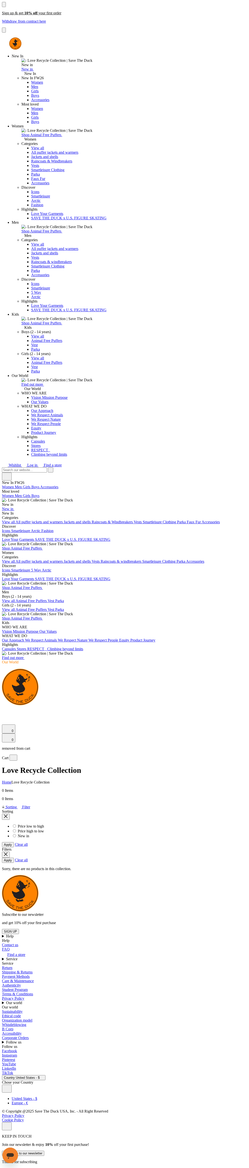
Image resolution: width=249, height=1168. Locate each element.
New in (27, 69)
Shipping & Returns (17, 972)
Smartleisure (40, 196)
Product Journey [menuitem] (142, 640)
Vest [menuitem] (51, 601)
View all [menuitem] (9, 522)
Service (12, 959)
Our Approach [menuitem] (13, 640)
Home (6, 782)
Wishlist (15, 465)
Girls (35, 91)
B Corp (7, 1029)
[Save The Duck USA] (15, 43)
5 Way (36, 292)
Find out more (32, 384)
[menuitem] (124, 498)
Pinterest (8, 1060)
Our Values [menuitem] (48, 631)
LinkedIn (9, 1068)
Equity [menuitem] (124, 640)
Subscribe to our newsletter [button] (23, 914)
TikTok (7, 1073)
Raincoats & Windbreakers (51, 161)
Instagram (9, 1055)
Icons (35, 192)
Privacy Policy (13, 998)
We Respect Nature (46, 419)
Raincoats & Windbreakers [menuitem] (113, 522)
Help (10, 936)
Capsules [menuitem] (9, 649)
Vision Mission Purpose (49, 397)
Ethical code (11, 1016)
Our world (14, 1003)
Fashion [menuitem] (47, 531)
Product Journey (43, 432)
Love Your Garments (47, 214)
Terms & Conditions (17, 994)
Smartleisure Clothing (47, 170)
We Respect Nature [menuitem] (73, 640)
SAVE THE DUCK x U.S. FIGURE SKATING (69, 218)
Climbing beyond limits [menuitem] (65, 649)
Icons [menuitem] (6, 531)
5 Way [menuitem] (36, 570)
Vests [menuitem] (138, 522)
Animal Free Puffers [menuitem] (32, 601)
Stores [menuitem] (22, 649)
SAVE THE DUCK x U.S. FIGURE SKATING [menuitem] (72, 539)
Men (34, 87)
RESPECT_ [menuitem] (37, 649)
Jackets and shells (44, 157)
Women (37, 82)
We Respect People (46, 424)
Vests (35, 165)
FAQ (6, 949)
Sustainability (12, 1011)
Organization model (17, 1020)
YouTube (9, 1064)
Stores (36, 446)
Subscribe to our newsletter (23, 1153)
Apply (8, 845)
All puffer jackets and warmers (54, 152)
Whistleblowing (14, 1025)
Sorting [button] (11, 807)
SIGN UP (10, 931)
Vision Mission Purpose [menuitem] (20, 631)
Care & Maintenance (18, 981)
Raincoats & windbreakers (51, 262)
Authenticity (11, 985)
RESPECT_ (40, 450)
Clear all (21, 844)
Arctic (36, 200)
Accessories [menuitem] (49, 487)
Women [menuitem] (8, 487)
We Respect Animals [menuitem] (41, 640)
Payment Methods (16, 976)
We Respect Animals (47, 415)
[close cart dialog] (13, 758)
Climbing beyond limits (49, 454)
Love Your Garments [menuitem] (18, 539)
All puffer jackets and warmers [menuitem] (40, 522)
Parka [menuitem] (182, 522)
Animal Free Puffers (46, 341)
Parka (35, 174)
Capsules (38, 441)
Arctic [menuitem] (36, 531)
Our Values (39, 402)
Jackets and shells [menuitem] (78, 522)
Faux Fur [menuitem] (194, 522)
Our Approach (42, 411)
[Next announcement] (4, 30)
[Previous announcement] (4, 4)
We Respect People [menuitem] (104, 640)
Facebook (9, 1051)
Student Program (15, 990)
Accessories (40, 100)
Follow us (14, 1042)
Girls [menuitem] (27, 487)
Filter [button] (25, 807)
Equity (36, 428)
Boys (35, 95)
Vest (34, 345)
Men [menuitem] (19, 487)
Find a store (52, 465)
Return (7, 968)
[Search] (4, 710)
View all (37, 148)
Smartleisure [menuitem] (21, 531)
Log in (32, 465)
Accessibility (12, 1033)
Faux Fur (38, 179)
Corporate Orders (15, 1038)
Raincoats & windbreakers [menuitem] (121, 561)
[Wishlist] (5, 722)
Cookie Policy (13, 1120)
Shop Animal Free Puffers (41, 135)
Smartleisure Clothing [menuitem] (160, 522)
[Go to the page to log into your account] (4, 715)
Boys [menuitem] (35, 487)
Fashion (37, 205)
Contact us (10, 945)
